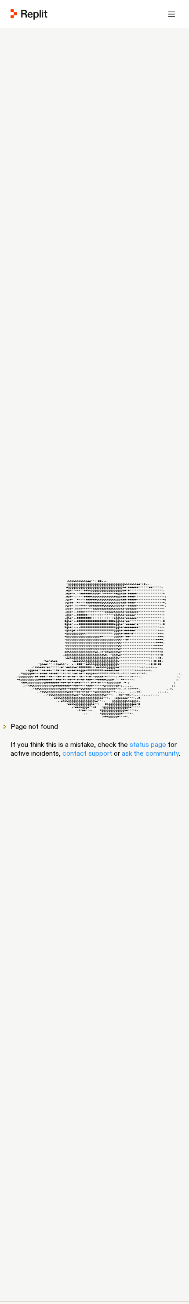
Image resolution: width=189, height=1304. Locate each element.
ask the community (150, 753)
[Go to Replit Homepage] (29, 14)
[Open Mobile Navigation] (171, 14)
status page (148, 744)
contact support (87, 753)
